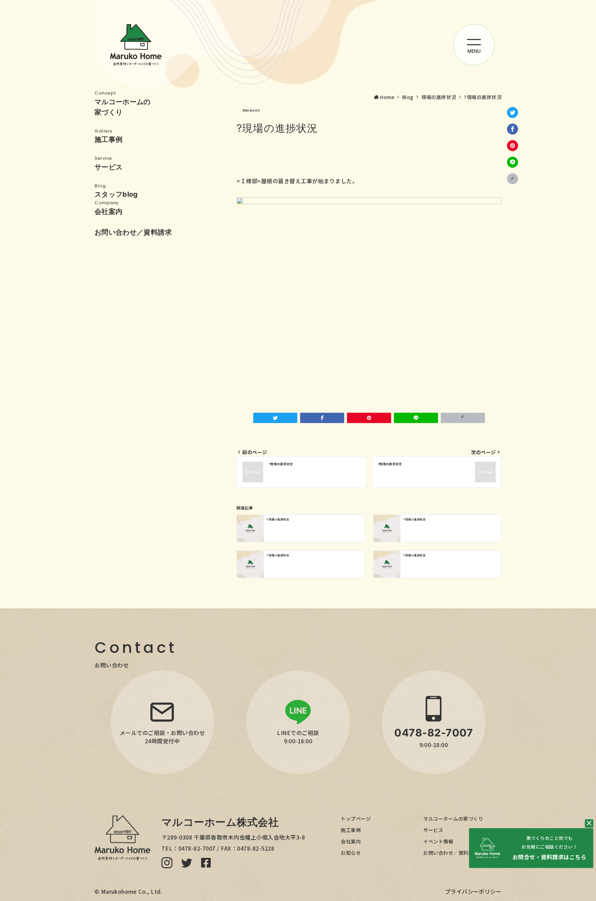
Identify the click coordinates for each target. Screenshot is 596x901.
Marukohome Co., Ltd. (131, 891)
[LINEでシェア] (512, 162)
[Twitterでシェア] (512, 112)
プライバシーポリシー (473, 891)
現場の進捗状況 (251, 110)
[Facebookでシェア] (512, 129)
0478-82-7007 (197, 848)
